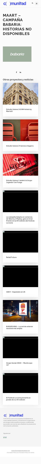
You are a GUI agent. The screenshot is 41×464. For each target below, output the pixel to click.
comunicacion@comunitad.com (20, 450)
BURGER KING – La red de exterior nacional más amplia (19, 327)
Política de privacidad (18, 452)
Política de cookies (29, 452)
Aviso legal (10, 452)
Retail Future (11, 257)
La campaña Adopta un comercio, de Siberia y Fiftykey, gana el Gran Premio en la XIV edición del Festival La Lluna (20, 220)
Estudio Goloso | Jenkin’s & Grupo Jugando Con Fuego (19, 181)
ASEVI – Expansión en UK (15, 292)
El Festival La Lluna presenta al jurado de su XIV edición (18, 399)
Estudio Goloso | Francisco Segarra (19, 146)
